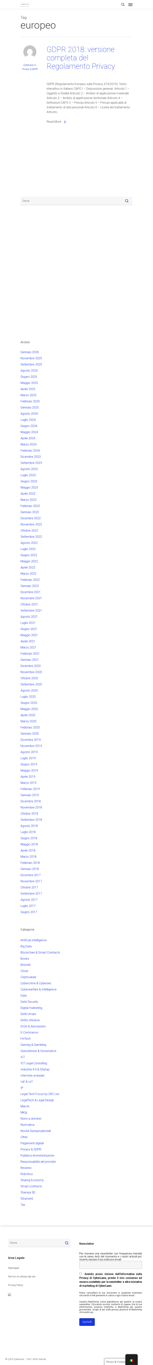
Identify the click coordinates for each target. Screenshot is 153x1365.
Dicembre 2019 (31, 740)
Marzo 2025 (28, 395)
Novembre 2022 (31, 524)
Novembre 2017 (31, 881)
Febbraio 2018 (30, 863)
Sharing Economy (32, 1180)
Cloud (24, 971)
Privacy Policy (15, 1285)
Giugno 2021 (29, 629)
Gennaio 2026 (30, 352)
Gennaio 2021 (30, 660)
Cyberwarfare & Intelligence (39, 989)
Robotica (27, 1174)
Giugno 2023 (29, 481)
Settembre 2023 (31, 463)
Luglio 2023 (28, 475)
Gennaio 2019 (30, 795)
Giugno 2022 (29, 555)
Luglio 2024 (28, 420)
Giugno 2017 (29, 912)
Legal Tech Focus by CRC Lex (40, 1094)
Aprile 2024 (28, 438)
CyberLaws (28, 65)
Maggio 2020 (29, 709)
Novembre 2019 (31, 746)
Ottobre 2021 (29, 604)
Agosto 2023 (29, 469)
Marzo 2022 (28, 573)
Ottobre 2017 (29, 887)
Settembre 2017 (31, 893)
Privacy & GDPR (30, 69)
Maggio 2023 (29, 487)
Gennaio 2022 (30, 586)
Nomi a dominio (31, 1118)
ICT (23, 1057)
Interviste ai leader (33, 1075)
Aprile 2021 (28, 641)
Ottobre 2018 (29, 813)
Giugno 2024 (29, 426)
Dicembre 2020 (31, 666)
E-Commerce (29, 1032)
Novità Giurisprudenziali (36, 1131)
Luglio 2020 (28, 696)
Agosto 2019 (29, 752)
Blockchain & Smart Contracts (40, 952)
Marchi (25, 1106)
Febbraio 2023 (30, 506)
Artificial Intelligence (34, 940)
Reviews (26, 1168)
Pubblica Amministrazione (37, 1155)
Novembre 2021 (31, 598)
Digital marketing (31, 1008)
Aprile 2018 (28, 850)
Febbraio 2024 (30, 450)
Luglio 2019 (28, 758)
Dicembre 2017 (31, 875)
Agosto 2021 (29, 616)
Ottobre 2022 (29, 530)
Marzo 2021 (28, 647)
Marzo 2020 (28, 721)
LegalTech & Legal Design (37, 1100)
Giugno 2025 (29, 376)
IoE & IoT (27, 1081)
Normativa (27, 1125)
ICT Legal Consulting (34, 1063)
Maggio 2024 (29, 432)
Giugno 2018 (29, 838)
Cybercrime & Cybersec (36, 983)
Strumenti (27, 1198)
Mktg (24, 1112)
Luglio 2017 (28, 906)
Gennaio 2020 (30, 733)
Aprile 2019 (28, 776)
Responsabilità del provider (38, 1161)
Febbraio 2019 (30, 789)
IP (22, 1088)
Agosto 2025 (29, 370)
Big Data (26, 946)
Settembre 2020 (31, 684)
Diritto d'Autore (30, 1020)
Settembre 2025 (31, 364)
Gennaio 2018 (30, 869)
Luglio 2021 (28, 623)
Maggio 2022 (29, 561)
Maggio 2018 (29, 844)
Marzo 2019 (28, 783)
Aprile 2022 (28, 567)
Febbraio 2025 (30, 401)
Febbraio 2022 (30, 580)
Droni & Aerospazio (33, 1026)
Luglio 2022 (28, 549)
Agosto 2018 (29, 826)
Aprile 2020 (28, 715)
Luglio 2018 (28, 832)
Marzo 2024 (28, 444)
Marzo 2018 (28, 856)
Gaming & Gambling (33, 1045)
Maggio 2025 (29, 383)
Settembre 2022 (31, 536)
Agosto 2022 (29, 543)
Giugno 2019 (29, 764)
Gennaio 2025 (30, 407)
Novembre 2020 (31, 672)
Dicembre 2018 (31, 801)
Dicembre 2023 (31, 456)
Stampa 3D (28, 1192)
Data (24, 995)
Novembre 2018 (31, 807)
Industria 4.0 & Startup (35, 1069)
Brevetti (26, 965)
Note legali (13, 1268)
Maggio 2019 (29, 770)
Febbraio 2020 (30, 727)
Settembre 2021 (31, 610)
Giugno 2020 (29, 703)
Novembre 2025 (31, 358)
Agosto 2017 (29, 899)
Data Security (29, 1001)
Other (24, 1137)
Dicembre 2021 (31, 592)
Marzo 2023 (28, 500)
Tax (23, 1205)
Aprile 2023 (28, 493)
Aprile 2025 (28, 389)
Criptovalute (28, 977)
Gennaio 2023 (30, 512)
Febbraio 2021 (30, 653)
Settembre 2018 (31, 819)
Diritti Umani (28, 1014)
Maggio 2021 (29, 635)
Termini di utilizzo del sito (21, 1276)
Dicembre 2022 (31, 518)
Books (25, 958)
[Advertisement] (32, 163)
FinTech (26, 1038)
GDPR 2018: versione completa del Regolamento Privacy (81, 58)
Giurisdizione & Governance (38, 1051)
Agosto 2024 (29, 413)
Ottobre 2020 (29, 678)
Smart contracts (31, 1186)
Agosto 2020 (29, 690)
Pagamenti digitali (32, 1143)
